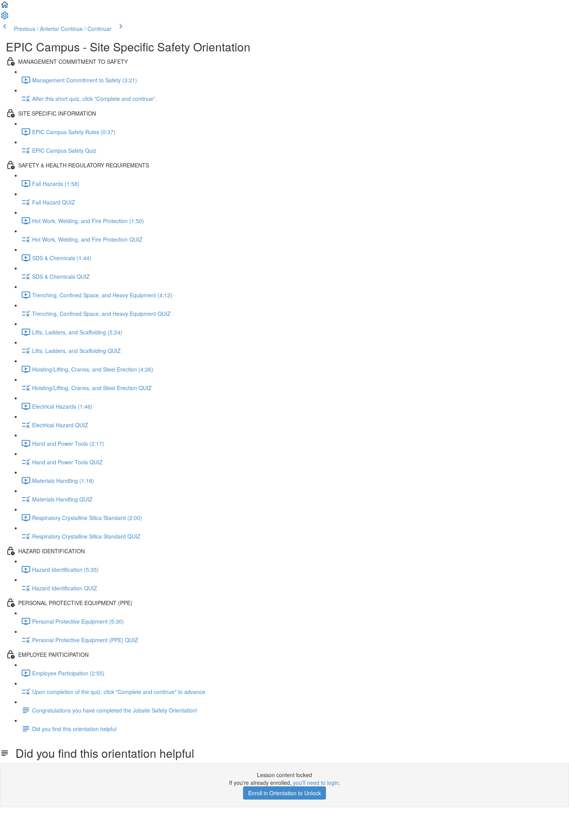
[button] (4, 7)
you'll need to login (316, 782)
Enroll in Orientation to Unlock (284, 793)
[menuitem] (4, 18)
